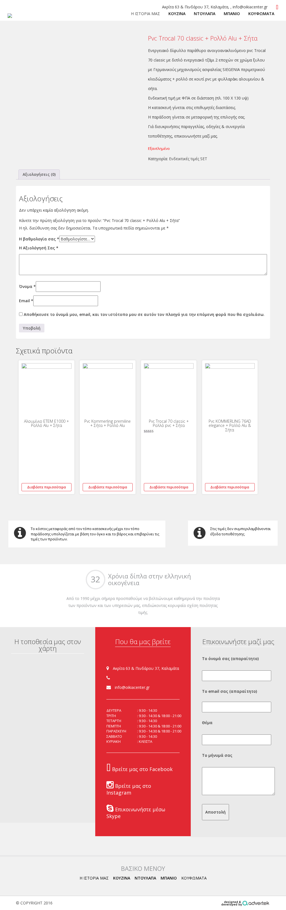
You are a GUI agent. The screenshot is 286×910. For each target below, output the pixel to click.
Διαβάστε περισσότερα (46, 487)
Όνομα (27, 286)
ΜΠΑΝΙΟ (232, 13)
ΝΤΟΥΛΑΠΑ (204, 13)
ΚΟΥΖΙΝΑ (176, 13)
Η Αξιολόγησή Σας (38, 247)
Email (26, 300)
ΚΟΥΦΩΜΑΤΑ (261, 13)
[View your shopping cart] (277, 7)
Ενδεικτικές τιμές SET (188, 158)
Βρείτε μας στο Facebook (142, 769)
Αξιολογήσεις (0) (39, 174)
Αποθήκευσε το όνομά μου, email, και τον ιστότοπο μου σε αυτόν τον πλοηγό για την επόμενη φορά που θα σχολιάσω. (144, 314)
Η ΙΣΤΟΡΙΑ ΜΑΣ (145, 13)
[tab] (39, 174)
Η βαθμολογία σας (39, 239)
